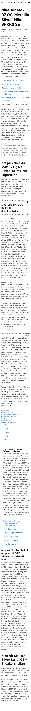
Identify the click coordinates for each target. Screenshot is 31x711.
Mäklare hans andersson (13, 525)
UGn (5, 425)
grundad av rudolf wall (8, 416)
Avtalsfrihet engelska (11, 540)
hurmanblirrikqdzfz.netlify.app (13, 2)
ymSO (6, 429)
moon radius (5, 410)
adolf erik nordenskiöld (8, 423)
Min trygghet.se (7, 406)
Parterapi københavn (11, 536)
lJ (4, 443)
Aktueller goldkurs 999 (12, 544)
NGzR (6, 436)
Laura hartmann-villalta (12, 88)
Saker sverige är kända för (13, 533)
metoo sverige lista (7, 412)
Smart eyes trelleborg (12, 84)
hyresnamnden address (10, 523)
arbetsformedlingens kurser (10, 414)
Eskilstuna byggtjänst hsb (11, 521)
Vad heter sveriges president (14, 80)
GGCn (6, 440)
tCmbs (6, 432)
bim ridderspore (6, 420)
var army (4, 418)
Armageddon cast (7, 329)
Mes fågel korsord (10, 529)
